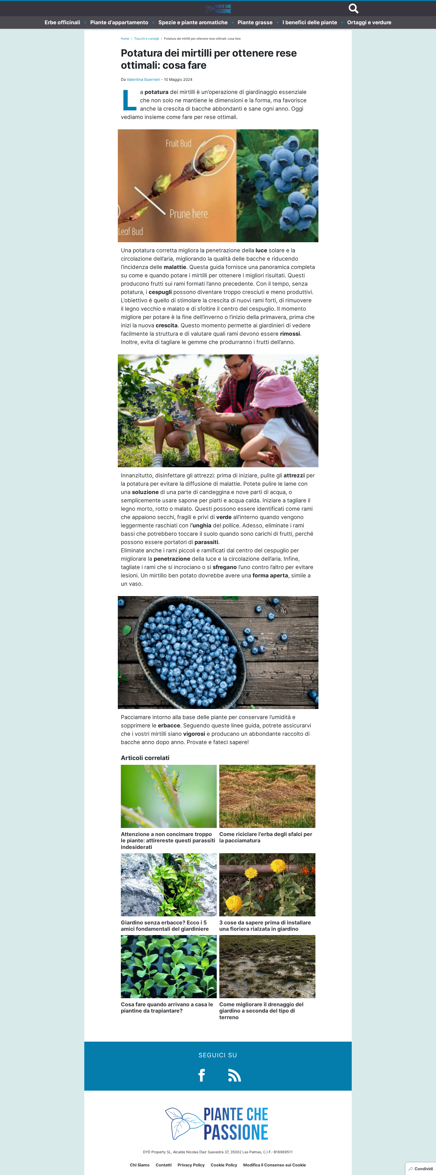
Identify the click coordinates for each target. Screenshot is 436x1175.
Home (125, 38)
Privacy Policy (191, 1164)
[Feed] (234, 1074)
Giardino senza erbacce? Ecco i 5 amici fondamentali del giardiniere (165, 925)
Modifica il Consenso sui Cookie (274, 1164)
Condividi (424, 1168)
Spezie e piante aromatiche (193, 22)
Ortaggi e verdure (369, 22)
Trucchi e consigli (146, 38)
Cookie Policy (224, 1164)
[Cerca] (354, 9)
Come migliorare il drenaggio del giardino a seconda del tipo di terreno (261, 1010)
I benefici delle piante (310, 22)
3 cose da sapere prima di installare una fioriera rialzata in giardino (265, 925)
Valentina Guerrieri (143, 79)
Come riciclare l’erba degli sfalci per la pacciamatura (265, 837)
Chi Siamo (140, 1164)
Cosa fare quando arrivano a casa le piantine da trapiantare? (167, 1007)
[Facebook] (201, 1074)
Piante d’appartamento (119, 22)
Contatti (164, 1164)
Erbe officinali (62, 22)
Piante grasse (255, 22)
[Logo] (218, 9)
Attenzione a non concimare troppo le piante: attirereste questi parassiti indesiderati (168, 840)
